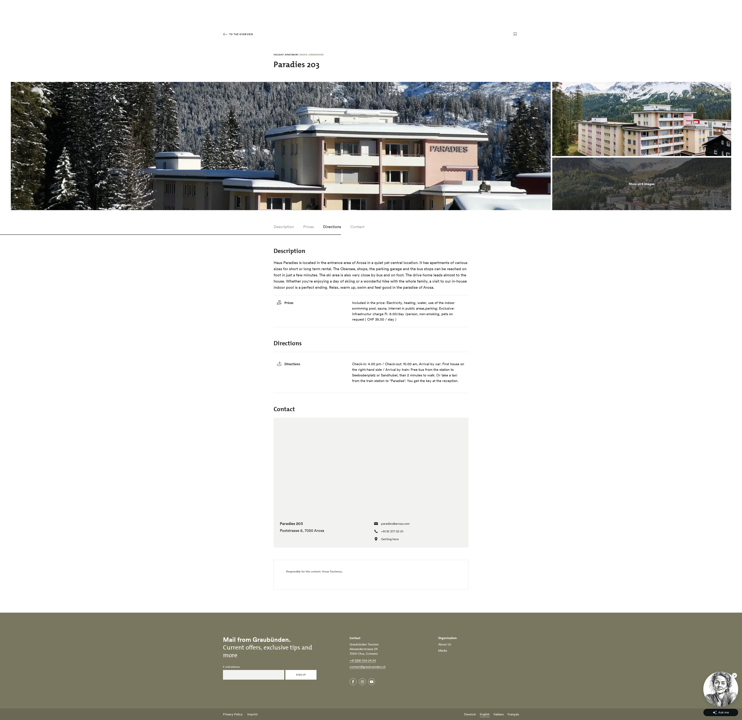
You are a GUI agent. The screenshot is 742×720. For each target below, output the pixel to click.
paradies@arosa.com (395, 524)
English (485, 714)
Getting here (390, 539)
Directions (332, 226)
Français (513, 714)
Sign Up (301, 674)
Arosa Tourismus (332, 571)
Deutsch (470, 714)
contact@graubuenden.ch (368, 667)
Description (284, 226)
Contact (357, 226)
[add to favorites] (515, 34)
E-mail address (231, 666)
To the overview (240, 34)
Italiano (499, 714)
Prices (308, 226)
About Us (444, 644)
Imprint (252, 714)
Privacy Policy (233, 714)
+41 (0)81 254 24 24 (363, 660)
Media (442, 650)
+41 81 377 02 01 (392, 531)
